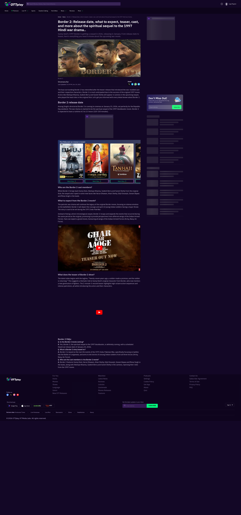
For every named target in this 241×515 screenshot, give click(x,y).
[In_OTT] (14, 395)
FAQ (191, 387)
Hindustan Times (20, 412)
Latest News (103, 378)
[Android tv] (38, 406)
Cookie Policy (149, 381)
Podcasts (147, 376)
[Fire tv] (49, 406)
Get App (147, 384)
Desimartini (59, 412)
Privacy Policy (194, 384)
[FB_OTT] (7, 395)
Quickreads (102, 387)
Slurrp (92, 412)
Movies (55, 381)
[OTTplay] (14, 4)
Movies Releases (104, 390)
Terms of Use (194, 381)
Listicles (101, 384)
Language (56, 387)
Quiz (145, 390)
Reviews (101, 381)
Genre (55, 390)
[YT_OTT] (18, 395)
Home (55, 378)
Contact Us (193, 376)
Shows (55, 384)
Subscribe (177, 107)
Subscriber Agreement (198, 378)
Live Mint (47, 412)
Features (101, 393)
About (146, 387)
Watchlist (101, 376)
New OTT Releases (60, 393)
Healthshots (81, 412)
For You (55, 376)
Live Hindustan (35, 412)
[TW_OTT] (11, 395)
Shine (70, 412)
